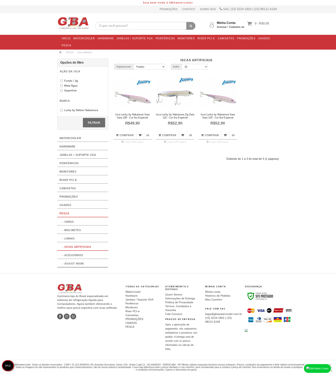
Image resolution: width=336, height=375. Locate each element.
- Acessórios (71, 255)
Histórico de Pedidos (217, 295)
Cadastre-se (236, 26)
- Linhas (67, 238)
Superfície (70, 90)
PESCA (66, 45)
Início (66, 38)
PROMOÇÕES (246, 38)
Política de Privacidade (179, 302)
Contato (188, 9)
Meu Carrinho (213, 299)
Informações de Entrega (180, 298)
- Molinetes (70, 230)
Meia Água (70, 85)
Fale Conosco (173, 313)
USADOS (264, 38)
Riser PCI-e (206, 38)
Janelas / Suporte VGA (134, 38)
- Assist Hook (72, 263)
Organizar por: (123, 66)
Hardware (106, 38)
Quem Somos (173, 294)
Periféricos (165, 38)
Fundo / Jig (71, 80)
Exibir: (176, 66)
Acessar (222, 26)
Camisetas (226, 38)
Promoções (169, 9)
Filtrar (94, 122)
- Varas (67, 221)
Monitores (186, 38)
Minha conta (212, 291)
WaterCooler (84, 38)
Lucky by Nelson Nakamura (81, 110)
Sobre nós (208, 9)
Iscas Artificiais (84, 52)
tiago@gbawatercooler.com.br (223, 313)
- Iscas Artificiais (75, 246)
